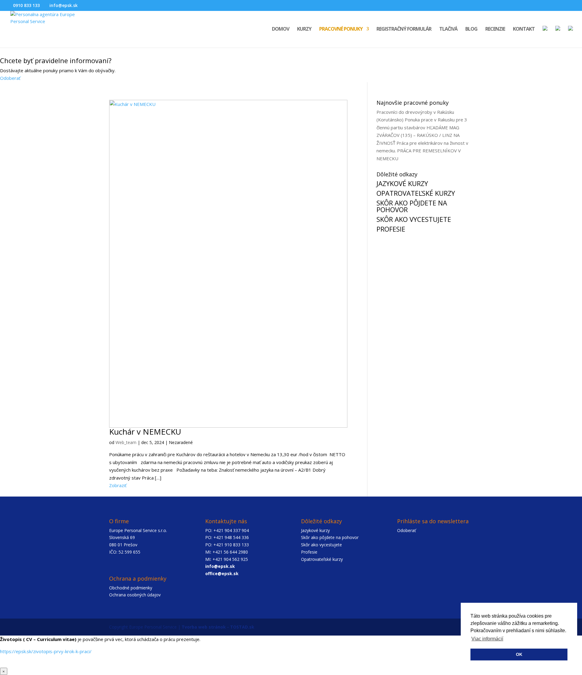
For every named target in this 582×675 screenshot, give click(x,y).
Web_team (125, 442)
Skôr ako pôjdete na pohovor (330, 537)
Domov (280, 29)
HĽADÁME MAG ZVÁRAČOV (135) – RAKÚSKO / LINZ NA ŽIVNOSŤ (418, 135)
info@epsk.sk (220, 566)
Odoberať (10, 78)
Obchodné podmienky (130, 588)
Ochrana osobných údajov (135, 595)
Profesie (309, 552)
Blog (471, 29)
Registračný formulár (403, 29)
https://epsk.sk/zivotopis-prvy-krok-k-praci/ (46, 651)
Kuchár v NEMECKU (145, 431)
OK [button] (519, 654)
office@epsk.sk (222, 573)
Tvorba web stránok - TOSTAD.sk (218, 627)
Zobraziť (117, 485)
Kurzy (304, 29)
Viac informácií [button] (487, 638)
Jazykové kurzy (315, 530)
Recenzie (495, 29)
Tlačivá (448, 29)
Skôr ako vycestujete (321, 545)
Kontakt (524, 29)
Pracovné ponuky (341, 29)
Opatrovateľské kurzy (322, 559)
